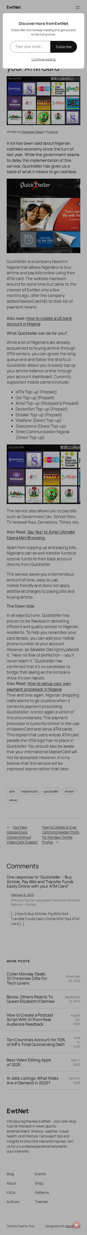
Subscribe (64, 46)
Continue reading (43, 59)
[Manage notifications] (76, 1225)
